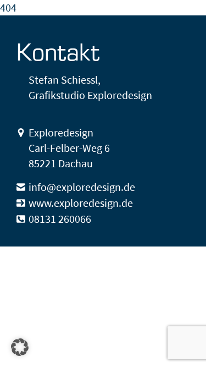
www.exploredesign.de (81, 203)
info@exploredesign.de (82, 187)
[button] (20, 347)
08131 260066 (60, 219)
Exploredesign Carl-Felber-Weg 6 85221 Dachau (69, 147)
